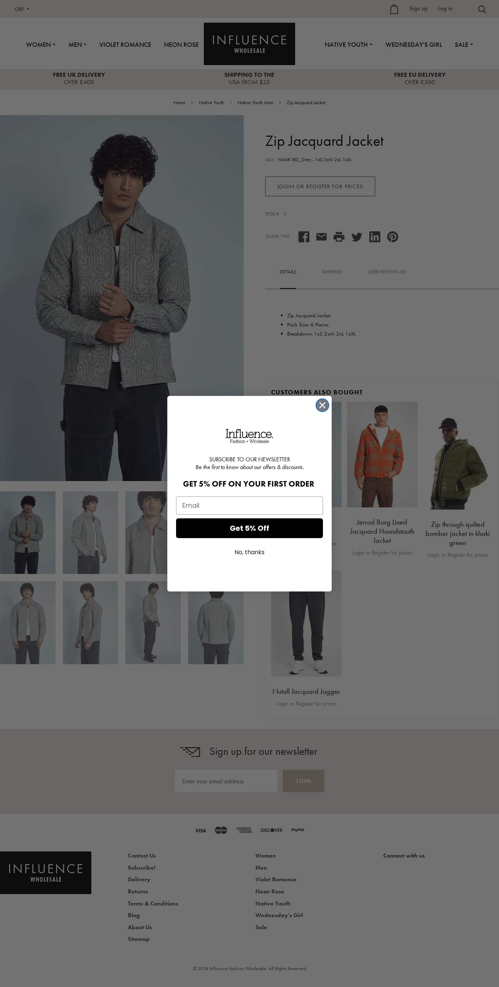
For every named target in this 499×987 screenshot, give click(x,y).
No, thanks (249, 552)
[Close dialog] (322, 405)
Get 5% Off (249, 528)
